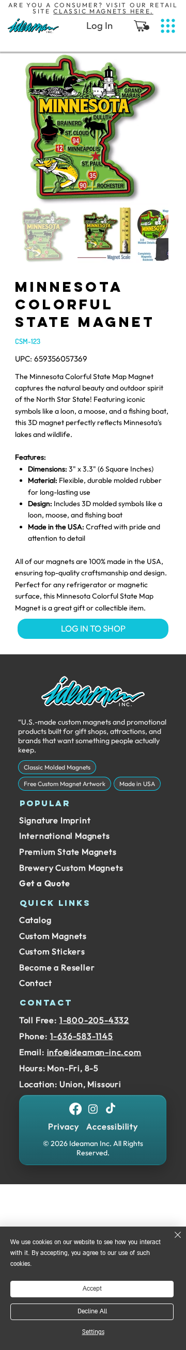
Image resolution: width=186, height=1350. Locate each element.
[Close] (171, 1241)
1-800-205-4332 (94, 1020)
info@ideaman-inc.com (94, 1052)
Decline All (92, 1311)
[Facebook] (75, 1109)
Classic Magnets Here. (103, 11)
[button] (141, 26)
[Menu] (168, 26)
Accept (92, 1289)
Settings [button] (93, 1332)
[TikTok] (110, 1109)
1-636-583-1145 (81, 1036)
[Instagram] (93, 1109)
